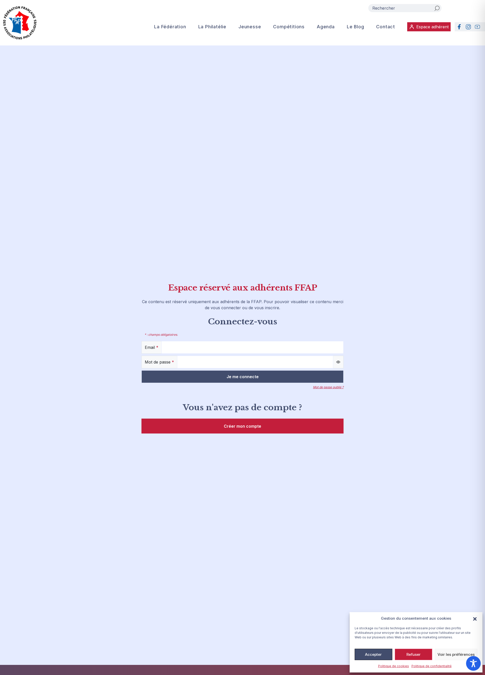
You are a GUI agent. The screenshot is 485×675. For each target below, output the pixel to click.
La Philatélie (212, 26)
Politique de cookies (393, 666)
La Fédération (170, 26)
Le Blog (355, 26)
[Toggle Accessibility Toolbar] (473, 663)
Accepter (373, 654)
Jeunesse (249, 26)
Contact (385, 26)
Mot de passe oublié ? (328, 387)
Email (151, 347)
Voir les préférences (456, 654)
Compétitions (289, 26)
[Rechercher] (437, 8)
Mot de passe (159, 362)
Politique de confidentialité (431, 666)
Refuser (413, 654)
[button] (474, 618)
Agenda (326, 26)
